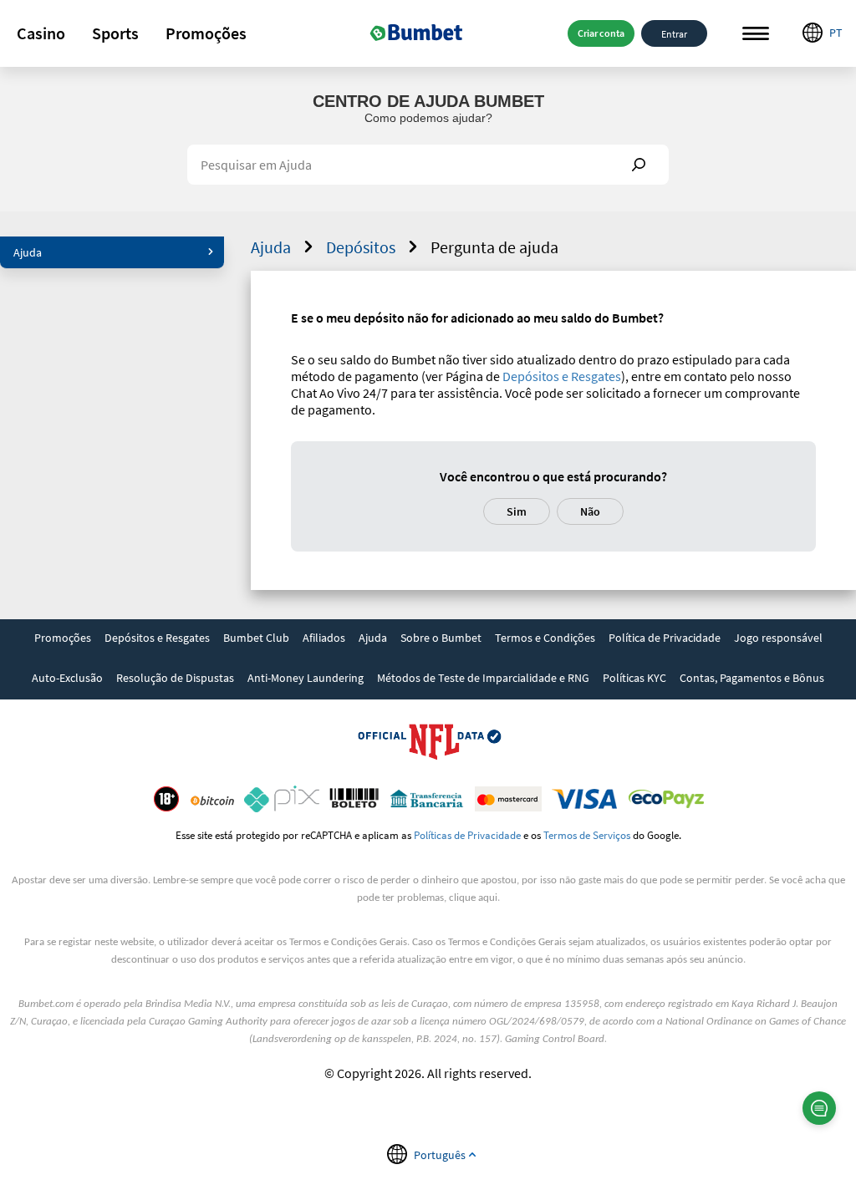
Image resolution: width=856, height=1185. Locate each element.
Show (639, 165)
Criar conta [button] (601, 33)
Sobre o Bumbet (441, 637)
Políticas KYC (634, 677)
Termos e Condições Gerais (348, 942)
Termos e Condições (545, 637)
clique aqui (473, 898)
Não (590, 511)
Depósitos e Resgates (561, 376)
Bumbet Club (256, 637)
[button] (41, 33)
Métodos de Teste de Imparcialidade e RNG (483, 677)
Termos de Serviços (586, 835)
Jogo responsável (778, 637)
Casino (41, 33)
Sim (517, 511)
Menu (755, 33)
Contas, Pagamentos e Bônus (752, 677)
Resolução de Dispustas (175, 677)
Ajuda (27, 252)
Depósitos (360, 246)
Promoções (206, 33)
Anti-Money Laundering (305, 677)
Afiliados (324, 637)
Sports (115, 33)
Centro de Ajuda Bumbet (428, 101)
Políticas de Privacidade (467, 835)
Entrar (674, 33)
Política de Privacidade (665, 637)
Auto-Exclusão (67, 677)
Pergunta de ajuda (494, 246)
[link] (63, 639)
